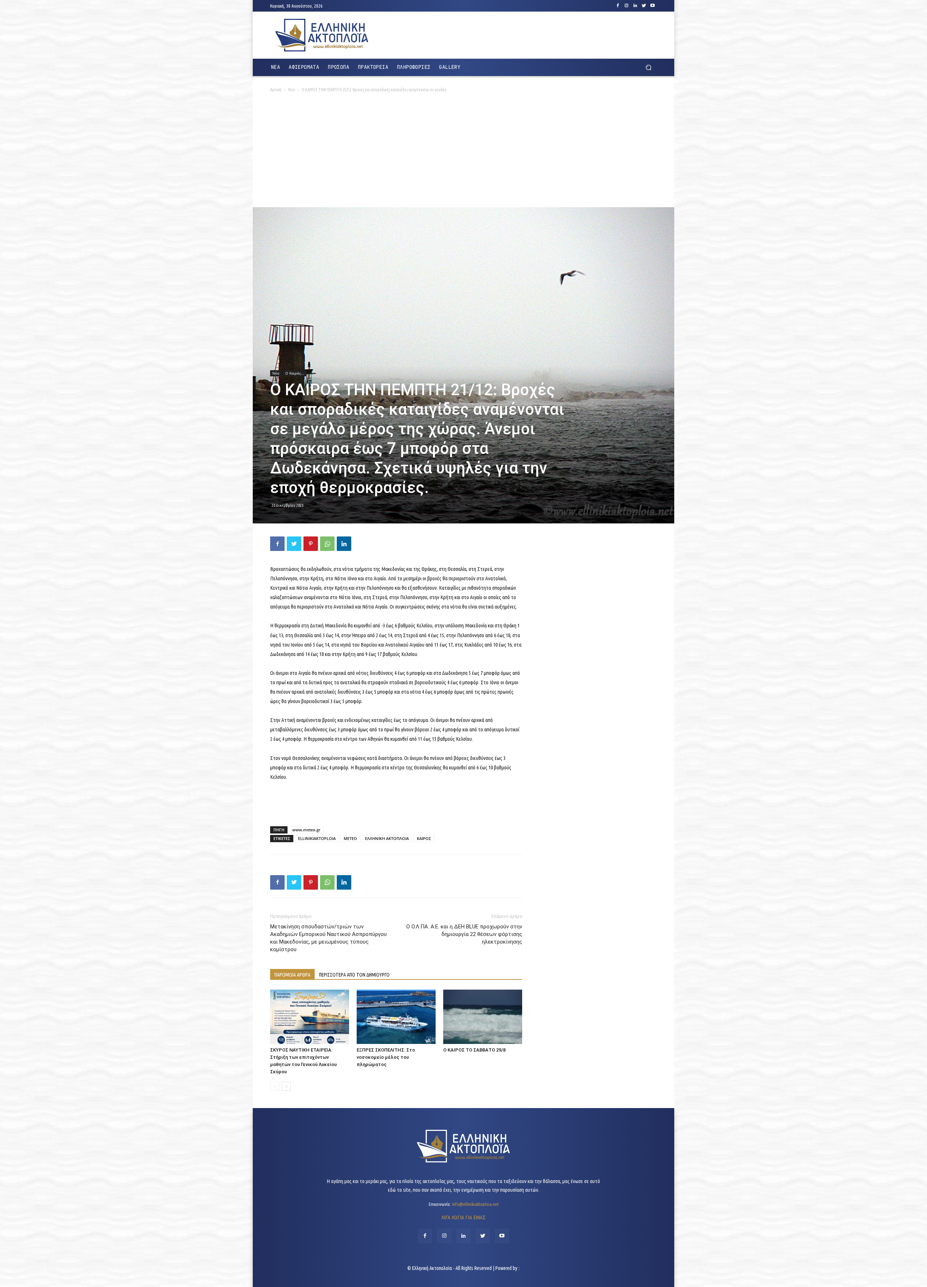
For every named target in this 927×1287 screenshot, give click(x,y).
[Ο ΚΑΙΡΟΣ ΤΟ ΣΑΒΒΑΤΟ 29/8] (482, 1017)
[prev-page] (274, 1086)
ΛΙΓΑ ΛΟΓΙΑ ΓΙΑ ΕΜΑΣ (463, 1217)
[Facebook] (617, 5)
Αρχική (275, 89)
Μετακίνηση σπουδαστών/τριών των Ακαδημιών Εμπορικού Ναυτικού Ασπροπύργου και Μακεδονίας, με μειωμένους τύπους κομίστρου (328, 938)
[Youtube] (652, 5)
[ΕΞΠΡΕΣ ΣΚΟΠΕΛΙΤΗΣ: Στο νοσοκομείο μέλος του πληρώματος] (396, 1017)
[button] (648, 67)
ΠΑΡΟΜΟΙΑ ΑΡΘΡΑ (292, 975)
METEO (350, 838)
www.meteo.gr (306, 829)
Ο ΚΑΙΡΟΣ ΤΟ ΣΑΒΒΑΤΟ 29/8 (474, 1050)
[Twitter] (643, 5)
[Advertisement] (463, 153)
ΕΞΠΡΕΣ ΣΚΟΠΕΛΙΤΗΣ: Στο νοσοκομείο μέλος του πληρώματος (386, 1057)
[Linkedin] (635, 5)
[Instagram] (626, 5)
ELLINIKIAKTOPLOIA (317, 838)
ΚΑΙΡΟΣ (424, 838)
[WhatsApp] (327, 543)
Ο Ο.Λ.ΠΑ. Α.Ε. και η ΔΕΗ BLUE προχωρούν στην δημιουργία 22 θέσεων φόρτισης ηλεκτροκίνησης (464, 934)
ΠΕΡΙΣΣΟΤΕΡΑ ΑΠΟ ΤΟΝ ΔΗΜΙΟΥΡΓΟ (354, 975)
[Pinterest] (310, 543)
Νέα (291, 89)
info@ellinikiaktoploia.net (475, 1204)
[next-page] (286, 1086)
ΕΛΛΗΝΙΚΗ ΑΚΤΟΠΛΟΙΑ (387, 838)
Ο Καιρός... (294, 373)
